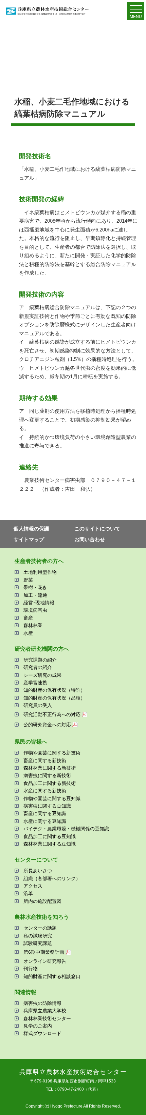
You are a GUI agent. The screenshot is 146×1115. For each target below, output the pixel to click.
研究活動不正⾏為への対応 (51, 714)
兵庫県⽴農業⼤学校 (44, 1010)
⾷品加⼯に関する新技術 (49, 783)
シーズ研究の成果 (42, 675)
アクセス (32, 886)
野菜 (28, 580)
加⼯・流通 (35, 595)
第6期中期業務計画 (43, 952)
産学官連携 (35, 682)
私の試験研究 (37, 935)
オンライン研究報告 (44, 961)
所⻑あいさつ (37, 870)
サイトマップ (29, 539)
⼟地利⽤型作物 (40, 572)
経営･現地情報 (38, 602)
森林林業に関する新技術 (49, 768)
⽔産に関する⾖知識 (44, 821)
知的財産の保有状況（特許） (54, 690)
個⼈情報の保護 (31, 528)
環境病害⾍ (35, 610)
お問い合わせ (89, 539)
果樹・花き (35, 587)
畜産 (28, 618)
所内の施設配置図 (42, 901)
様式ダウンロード (42, 1033)
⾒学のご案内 (37, 1026)
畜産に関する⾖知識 (44, 813)
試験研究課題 (37, 943)
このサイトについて (97, 528)
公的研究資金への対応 (47, 724)
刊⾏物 (30, 968)
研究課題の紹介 (40, 660)
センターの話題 (40, 928)
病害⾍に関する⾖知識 (47, 806)
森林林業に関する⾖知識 (49, 844)
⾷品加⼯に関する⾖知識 (49, 836)
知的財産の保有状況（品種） (54, 698)
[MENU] (136, 10)
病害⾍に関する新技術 (47, 775)
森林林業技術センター (47, 1018)
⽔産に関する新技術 (44, 790)
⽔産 (28, 633)
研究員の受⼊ (37, 705)
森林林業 (32, 625)
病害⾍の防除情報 (42, 1003)
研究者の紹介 (37, 667)
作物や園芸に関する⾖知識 (51, 798)
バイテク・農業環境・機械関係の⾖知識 (66, 828)
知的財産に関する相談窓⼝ (51, 976)
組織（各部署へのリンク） (51, 878)
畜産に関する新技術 (44, 760)
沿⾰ (28, 893)
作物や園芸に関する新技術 (51, 752)
